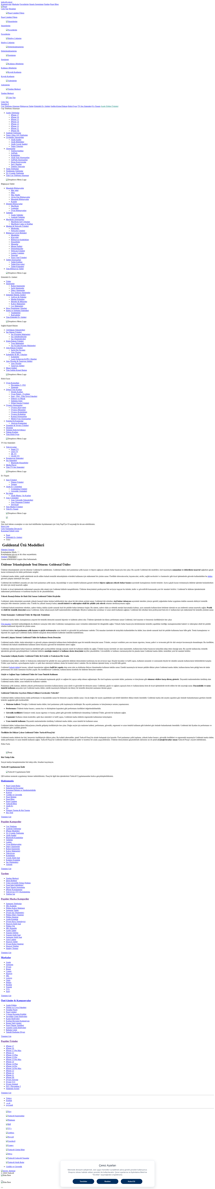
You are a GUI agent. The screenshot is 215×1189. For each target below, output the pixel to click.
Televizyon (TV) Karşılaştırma (18, 892)
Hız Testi (9, 813)
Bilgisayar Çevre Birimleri (16, 233)
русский (9, 1105)
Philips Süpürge (12, 917)
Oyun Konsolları (12, 383)
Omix (8, 980)
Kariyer (9, 792)
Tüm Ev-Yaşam (12, 509)
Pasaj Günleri (11, 1012)
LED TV (14, 451)
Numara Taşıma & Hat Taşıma (18, 810)
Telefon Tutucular (18, 166)
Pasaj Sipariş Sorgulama (15, 887)
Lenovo (9, 978)
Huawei (9, 973)
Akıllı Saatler (16, 140)
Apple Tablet (11, 930)
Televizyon (10, 853)
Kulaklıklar (15, 155)
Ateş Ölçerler (16, 363)
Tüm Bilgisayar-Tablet (15, 269)
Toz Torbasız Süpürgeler (20, 293)
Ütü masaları (6, 624)
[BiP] (107, 1124)
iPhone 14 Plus (12, 1064)
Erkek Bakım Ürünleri (15, 341)
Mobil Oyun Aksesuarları (21, 419)
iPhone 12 (15, 126)
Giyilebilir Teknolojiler (15, 137)
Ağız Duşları (16, 352)
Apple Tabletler (17, 215)
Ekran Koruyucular (18, 162)
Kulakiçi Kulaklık (13, 860)
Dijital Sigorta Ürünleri (20, 403)
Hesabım (12, 9)
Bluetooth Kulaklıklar (14, 838)
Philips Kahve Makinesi (15, 908)
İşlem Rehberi (11, 881)
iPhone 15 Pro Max (13, 1059)
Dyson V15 (10, 1082)
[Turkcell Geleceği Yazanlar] (107, 1158)
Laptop (9, 842)
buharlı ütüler (14, 667)
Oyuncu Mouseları (18, 410)
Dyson (8, 967)
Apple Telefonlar (12, 113)
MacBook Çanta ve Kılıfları (22, 224)
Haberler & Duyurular (14, 788)
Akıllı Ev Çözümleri (14, 487)
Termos (14, 484)
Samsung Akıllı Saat (14, 937)
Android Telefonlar (13, 133)
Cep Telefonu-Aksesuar (10, 106)
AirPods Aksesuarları (19, 160)
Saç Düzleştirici (12, 862)
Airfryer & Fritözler (18, 297)
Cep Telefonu (11, 826)
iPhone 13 (15, 124)
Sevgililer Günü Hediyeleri (16, 1016)
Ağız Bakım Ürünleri (14, 348)
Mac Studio (15, 195)
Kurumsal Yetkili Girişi (10, 531)
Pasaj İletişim (11, 797)
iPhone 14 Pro (11, 1066)
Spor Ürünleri (11, 480)
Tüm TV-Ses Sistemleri (15, 467)
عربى (8, 1103)
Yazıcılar (14, 255)
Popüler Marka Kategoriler (15, 899)
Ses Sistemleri (11, 460)
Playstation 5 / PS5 (18, 385)
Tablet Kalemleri (17, 266)
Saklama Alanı (16, 401)
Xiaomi (9, 987)
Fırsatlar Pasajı (11, 1010)
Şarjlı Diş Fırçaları (18, 350)
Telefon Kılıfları (17, 151)
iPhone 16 (15, 117)
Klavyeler (15, 237)
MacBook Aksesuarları (15, 219)
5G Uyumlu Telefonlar (15, 173)
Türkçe (9, 1098)
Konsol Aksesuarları (19, 416)
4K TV (14, 454)
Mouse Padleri (16, 246)
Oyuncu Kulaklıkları (19, 412)
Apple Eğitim (11, 1005)
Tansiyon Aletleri (17, 366)
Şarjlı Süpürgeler (17, 288)
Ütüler (8, 281)
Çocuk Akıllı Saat (13, 858)
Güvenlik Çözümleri (19, 491)
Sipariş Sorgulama (36, 4)
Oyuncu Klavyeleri (18, 407)
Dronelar (9, 428)
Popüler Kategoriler (11, 821)
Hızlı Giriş (5, 526)
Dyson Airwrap (12, 1080)
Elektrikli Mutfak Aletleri (16, 295)
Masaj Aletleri (11, 368)
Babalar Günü (11, 1030)
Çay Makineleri (17, 306)
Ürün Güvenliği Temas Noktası (18, 883)
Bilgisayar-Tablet (27, 106)
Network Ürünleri (18, 231)
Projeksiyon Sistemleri (15, 458)
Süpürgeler (10, 284)
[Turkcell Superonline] (107, 1116)
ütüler (210, 576)
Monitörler (15, 235)
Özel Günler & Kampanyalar (16, 1000)
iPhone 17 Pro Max (13, 1050)
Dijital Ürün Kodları (14, 390)
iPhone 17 (15, 115)
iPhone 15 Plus (12, 1055)
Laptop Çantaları (17, 253)
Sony (8, 991)
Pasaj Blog (54, 4)
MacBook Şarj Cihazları (20, 222)
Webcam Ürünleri (18, 251)
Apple (8, 962)
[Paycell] (107, 1137)
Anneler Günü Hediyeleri (16, 1028)
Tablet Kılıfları (16, 262)
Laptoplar (15, 208)
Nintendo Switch (12, 1089)
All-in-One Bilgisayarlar (20, 197)
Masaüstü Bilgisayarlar (15, 188)
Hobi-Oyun (72, 106)
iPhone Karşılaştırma (14, 890)
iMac (13, 193)
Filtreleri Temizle (7, 550)
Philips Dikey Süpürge (15, 915)
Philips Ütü (10, 926)
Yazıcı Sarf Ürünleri (19, 257)
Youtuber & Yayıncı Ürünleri (17, 425)
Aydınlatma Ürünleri (19, 489)
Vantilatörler (16, 313)
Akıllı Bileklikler (17, 142)
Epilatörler (15, 357)
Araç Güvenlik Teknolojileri (22, 500)
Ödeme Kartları (12, 432)
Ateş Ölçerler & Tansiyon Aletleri (19, 361)
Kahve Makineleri (18, 304)
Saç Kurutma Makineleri (20, 334)
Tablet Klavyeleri (18, 264)
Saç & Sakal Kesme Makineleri (23, 346)
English (9, 1100)
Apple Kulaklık (12, 919)
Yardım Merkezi (12, 878)
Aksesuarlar (10, 149)
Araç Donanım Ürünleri (20, 502)
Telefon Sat (10, 894)
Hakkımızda (7, 781)
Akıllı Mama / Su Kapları (21, 496)
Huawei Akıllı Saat (13, 924)
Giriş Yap (4, 9)
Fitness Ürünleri (17, 482)
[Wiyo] (107, 1154)
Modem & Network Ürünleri (17, 226)
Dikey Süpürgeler (18, 290)
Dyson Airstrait (12, 1084)
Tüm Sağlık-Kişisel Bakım (16, 370)
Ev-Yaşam (96, 106)
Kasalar (14, 201)
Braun (8, 969)
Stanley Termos (12, 948)
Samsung (9, 965)
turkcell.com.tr (6, 2)
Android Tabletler (18, 217)
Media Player (11, 465)
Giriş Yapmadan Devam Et (11, 529)
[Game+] (107, 1145)
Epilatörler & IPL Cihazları (16, 354)
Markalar (15, 4)
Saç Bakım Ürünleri (14, 332)
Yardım (47, 4)
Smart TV (15, 449)
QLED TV (15, 456)
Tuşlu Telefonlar (12, 169)
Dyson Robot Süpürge (15, 944)
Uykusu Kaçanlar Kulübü (16, 1014)
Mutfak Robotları (18, 299)
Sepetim (5, 104)
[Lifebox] (107, 1133)
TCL (8, 989)
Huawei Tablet (12, 942)
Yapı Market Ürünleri (14, 507)
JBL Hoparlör (11, 928)
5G (7, 808)
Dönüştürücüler (17, 249)
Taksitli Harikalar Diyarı (15, 1032)
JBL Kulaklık (11, 906)
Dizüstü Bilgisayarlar (14, 204)
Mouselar (14, 244)
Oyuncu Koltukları (18, 414)
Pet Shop (9, 493)
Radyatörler (15, 315)
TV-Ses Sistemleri (85, 106)
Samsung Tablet (12, 910)
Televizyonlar (11, 447)
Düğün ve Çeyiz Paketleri (16, 1007)
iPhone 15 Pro (11, 1057)
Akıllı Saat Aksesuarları (20, 157)
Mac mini (14, 190)
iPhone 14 (15, 122)
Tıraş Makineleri (17, 343)
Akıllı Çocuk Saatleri (19, 144)
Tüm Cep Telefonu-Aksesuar (17, 175)
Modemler (15, 228)
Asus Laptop (11, 939)
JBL (7, 976)
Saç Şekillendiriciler (19, 337)
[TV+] (107, 1128)
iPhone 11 (15, 128)
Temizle (4, 557)
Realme (9, 985)
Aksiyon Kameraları (19, 423)
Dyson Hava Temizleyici (16, 921)
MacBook (15, 206)
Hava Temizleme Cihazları (16, 308)
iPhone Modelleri (13, 831)
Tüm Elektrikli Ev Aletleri (16, 317)
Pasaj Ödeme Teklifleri (15, 1025)
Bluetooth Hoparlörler (19, 463)
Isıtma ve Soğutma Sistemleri (17, 310)
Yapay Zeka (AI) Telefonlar (17, 135)
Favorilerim (24, 4)
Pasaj (8, 535)
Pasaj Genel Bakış (13, 786)
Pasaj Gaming (11, 801)
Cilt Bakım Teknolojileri (15, 330)
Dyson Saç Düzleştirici (15, 913)
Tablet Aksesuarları (13, 260)
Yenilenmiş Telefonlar (14, 171)
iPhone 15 (15, 119)
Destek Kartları (17, 392)
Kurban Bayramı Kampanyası (17, 1021)
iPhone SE (15, 131)
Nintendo (14, 387)
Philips (8, 982)
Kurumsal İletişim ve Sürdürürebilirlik (21, 790)
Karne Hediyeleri (13, 1019)
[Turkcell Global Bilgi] (107, 1150)
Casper (8, 971)
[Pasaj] (4, 6)
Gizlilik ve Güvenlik (14, 795)
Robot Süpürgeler (18, 286)
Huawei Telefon (12, 946)
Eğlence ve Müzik (18, 398)
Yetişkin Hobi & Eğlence (16, 430)
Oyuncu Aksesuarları (14, 405)
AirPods (14, 153)
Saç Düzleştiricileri (18, 339)
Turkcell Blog (11, 804)
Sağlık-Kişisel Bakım (59, 106)
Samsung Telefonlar (14, 904)
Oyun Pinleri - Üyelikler (20, 394)
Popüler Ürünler (9, 1041)
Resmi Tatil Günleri (13, 1023)
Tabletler (9, 213)
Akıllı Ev (9, 806)
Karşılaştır (12, 557)
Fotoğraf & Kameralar (14, 421)
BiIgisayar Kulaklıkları (20, 240)
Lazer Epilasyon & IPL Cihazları (24, 359)
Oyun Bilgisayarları (18, 210)
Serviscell (15, 504)
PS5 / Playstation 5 (13, 1086)
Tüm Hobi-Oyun (12, 434)
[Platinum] (107, 1120)
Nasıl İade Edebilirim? (15, 885)
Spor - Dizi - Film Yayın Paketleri (24, 396)
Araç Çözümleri (12, 498)
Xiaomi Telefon (12, 933)
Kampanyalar (6, 4)
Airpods (9, 864)
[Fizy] (107, 1112)
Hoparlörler (15, 242)
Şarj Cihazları (16, 164)
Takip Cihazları (17, 146)
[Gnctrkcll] (107, 1141)
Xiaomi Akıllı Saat (13, 935)
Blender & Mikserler (19, 301)
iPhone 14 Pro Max (13, 1068)
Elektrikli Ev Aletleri (42, 106)
